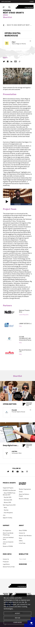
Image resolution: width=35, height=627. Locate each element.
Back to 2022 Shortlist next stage (21, 25)
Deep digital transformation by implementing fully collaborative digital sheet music (11, 445)
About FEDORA (23, 530)
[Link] (19, 61)
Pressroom (6, 561)
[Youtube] (17, 471)
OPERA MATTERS (9, 404)
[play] (6, 201)
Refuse (17, 618)
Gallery (21, 540)
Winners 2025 (7, 502)
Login (31, 1)
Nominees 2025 (8, 500)
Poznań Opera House (18, 412)
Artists (20, 491)
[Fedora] (25, 6)
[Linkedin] (11, 61)
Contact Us (22, 533)
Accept (17, 613)
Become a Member (24, 498)
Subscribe (23, 564)
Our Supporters (7, 530)
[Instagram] (27, 471)
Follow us (17, 468)
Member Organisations (25, 489)
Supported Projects (8, 488)
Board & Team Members (25, 535)
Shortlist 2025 (7, 497)
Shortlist (6, 510)
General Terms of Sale (9, 566)
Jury (4, 515)
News (20, 538)
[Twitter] (4, 61)
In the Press (22, 543)
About (5, 507)
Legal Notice (6, 564)
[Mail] (15, 61)
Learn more (17, 622)
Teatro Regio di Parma (19, 44)
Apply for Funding (7, 517)
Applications (6, 1)
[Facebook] (7, 61)
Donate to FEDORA (8, 546)
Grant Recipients (8, 512)
